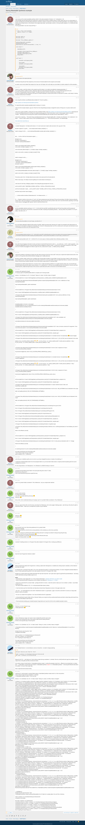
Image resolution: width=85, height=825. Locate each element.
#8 (78, 230)
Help (73, 821)
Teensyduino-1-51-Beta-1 (52, 580)
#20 (78, 551)
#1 (78, 17)
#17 (78, 513)
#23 (78, 615)
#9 (78, 241)
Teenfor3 (8, 12)
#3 (78, 87)
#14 (78, 480)
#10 (78, 252)
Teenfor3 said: (18, 76)
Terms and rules (62, 821)
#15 (78, 491)
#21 (78, 563)
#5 (78, 123)
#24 (78, 645)
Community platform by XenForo (42, 823)
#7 (78, 216)
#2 (78, 73)
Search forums (13, 6)
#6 (78, 206)
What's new (19, 4)
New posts (8, 6)
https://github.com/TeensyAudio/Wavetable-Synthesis (26, 102)
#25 (78, 671)
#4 (78, 97)
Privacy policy (68, 821)
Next (10, 14)
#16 (78, 502)
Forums (13, 4)
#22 (78, 604)
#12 (78, 456)
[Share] (76, 17)
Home (8, 4)
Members (26, 4)
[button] (22, 4)
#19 (78, 539)
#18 (78, 525)
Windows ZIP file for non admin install (54, 578)
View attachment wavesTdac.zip (22, 121)
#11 (78, 269)
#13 (78, 468)
